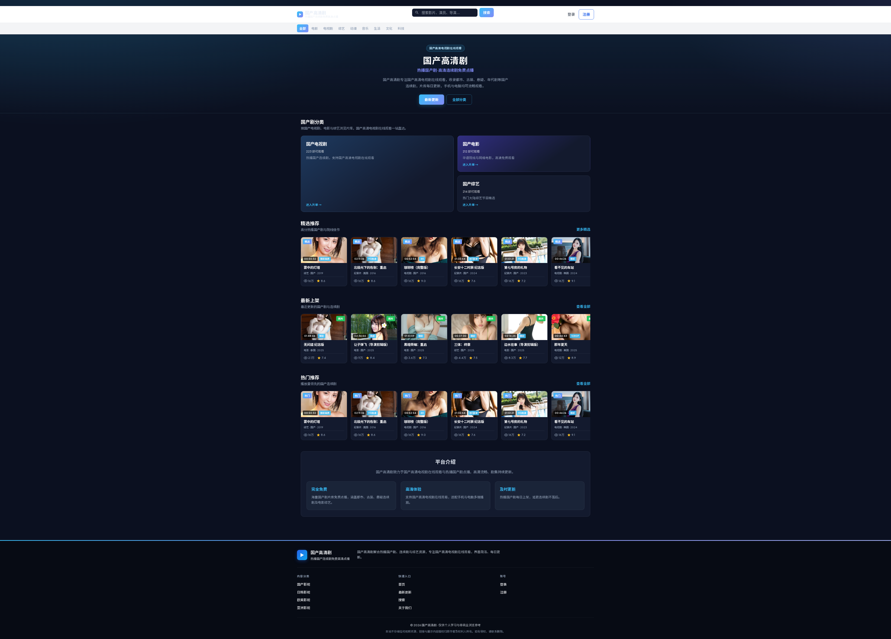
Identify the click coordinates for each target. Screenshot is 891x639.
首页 (401, 584)
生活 (377, 28)
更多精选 (583, 229)
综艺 (341, 28)
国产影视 (303, 584)
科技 (401, 28)
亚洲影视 (303, 608)
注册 (586, 14)
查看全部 (583, 306)
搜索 (486, 12)
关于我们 (404, 608)
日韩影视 (303, 592)
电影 (314, 28)
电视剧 (328, 28)
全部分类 (459, 99)
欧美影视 (303, 600)
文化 (389, 28)
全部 (302, 28)
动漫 (353, 28)
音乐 (365, 28)
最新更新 (432, 99)
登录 (571, 14)
